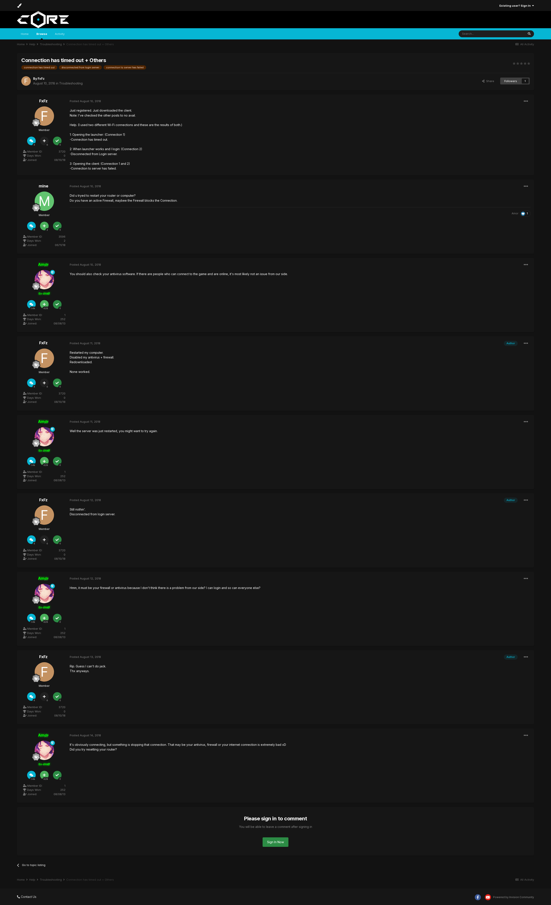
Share (489, 81)
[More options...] (526, 101)
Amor (515, 213)
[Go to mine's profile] (44, 201)
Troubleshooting (71, 83)
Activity (60, 34)
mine (43, 186)
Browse (41, 34)
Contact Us (28, 897)
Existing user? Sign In (515, 5)
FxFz (41, 78)
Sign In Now (275, 842)
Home (25, 34)
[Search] (529, 33)
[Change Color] (19, 5)
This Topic (511, 33)
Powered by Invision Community (513, 897)
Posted (85, 101)
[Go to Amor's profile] (44, 279)
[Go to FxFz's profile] (26, 81)
